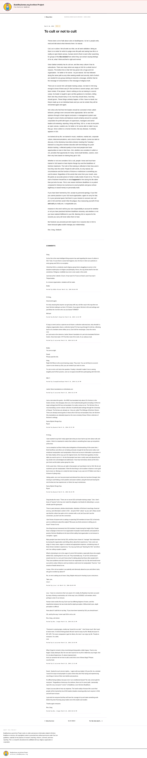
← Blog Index (48, 17)
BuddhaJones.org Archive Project (19, 752)
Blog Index (71, 721)
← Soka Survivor (49, 721)
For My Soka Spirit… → (96, 721)
